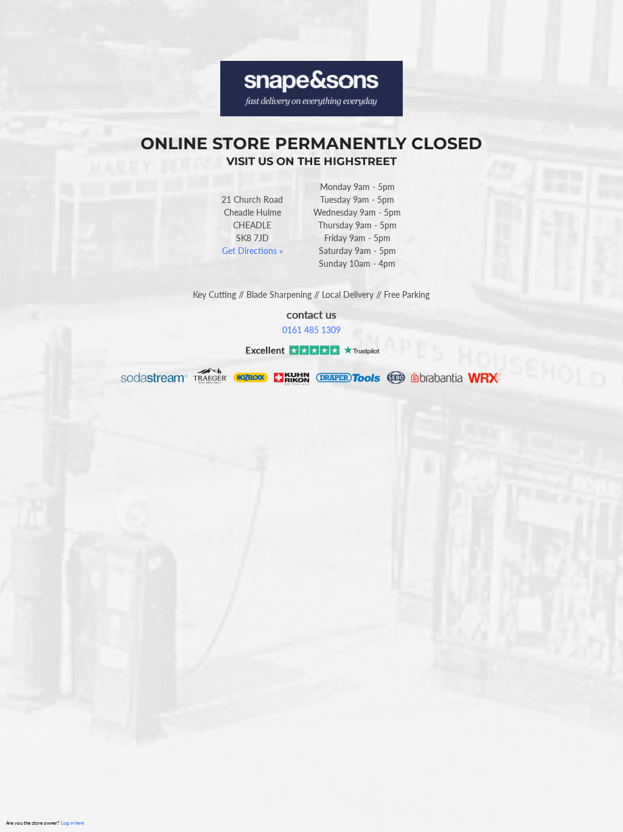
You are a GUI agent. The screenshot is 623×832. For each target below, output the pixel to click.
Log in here (72, 823)
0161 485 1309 (311, 330)
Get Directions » (252, 250)
